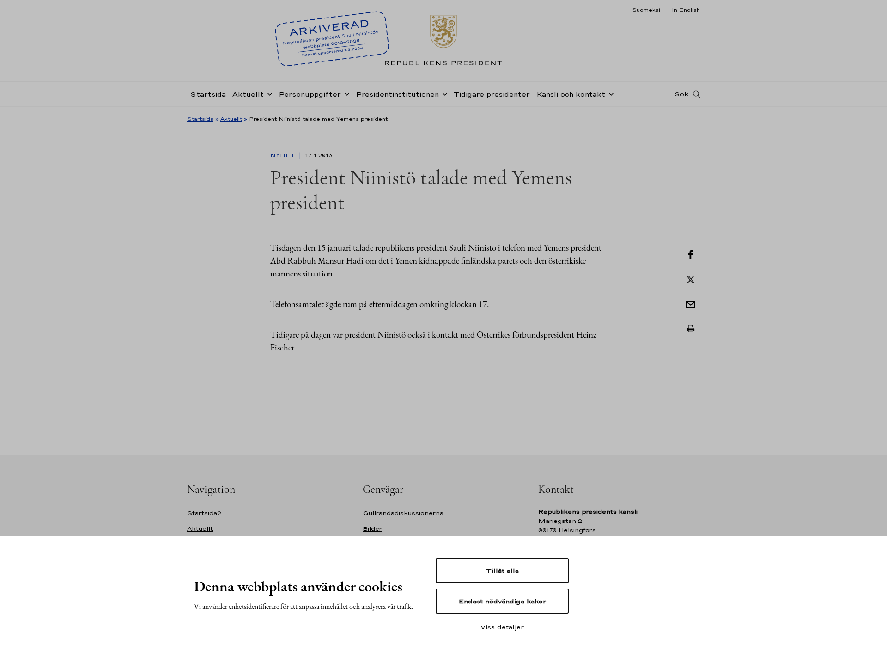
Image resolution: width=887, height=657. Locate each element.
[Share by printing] (690, 328)
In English (686, 9)
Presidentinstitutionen (397, 94)
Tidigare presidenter (492, 94)
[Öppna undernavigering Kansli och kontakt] (609, 93)
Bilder (372, 529)
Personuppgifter (310, 94)
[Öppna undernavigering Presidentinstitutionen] (443, 93)
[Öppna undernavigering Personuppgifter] (345, 93)
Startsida (208, 94)
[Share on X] (690, 278)
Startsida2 (204, 513)
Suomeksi (646, 9)
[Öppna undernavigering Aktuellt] (268, 93)
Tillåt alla (502, 570)
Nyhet (283, 155)
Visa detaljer (502, 627)
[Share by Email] (690, 303)
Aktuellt (248, 94)
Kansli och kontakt (570, 94)
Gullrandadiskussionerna (403, 513)
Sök (681, 94)
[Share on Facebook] (690, 253)
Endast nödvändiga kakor (502, 601)
